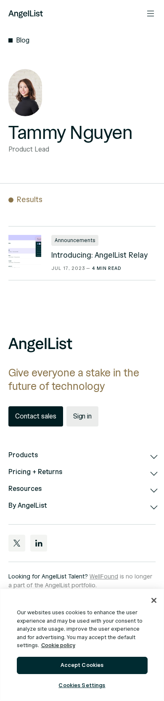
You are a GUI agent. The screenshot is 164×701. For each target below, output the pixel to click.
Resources (25, 489)
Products (23, 455)
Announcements (75, 240)
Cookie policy (58, 645)
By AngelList (27, 505)
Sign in (82, 416)
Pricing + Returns (35, 472)
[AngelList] (25, 13)
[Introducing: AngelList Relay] (24, 251)
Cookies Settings (81, 685)
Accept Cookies (82, 665)
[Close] (154, 600)
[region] (82, 645)
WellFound (104, 576)
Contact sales (35, 416)
